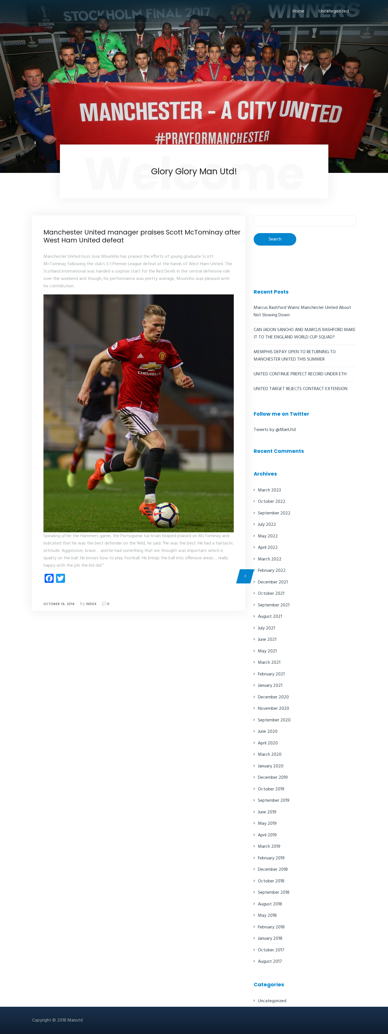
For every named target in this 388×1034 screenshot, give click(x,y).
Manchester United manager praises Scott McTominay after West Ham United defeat (142, 236)
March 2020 (269, 754)
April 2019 (267, 835)
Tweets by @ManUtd (275, 430)
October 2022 (271, 501)
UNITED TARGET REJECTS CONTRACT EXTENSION (300, 389)
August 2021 (270, 616)
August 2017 (270, 961)
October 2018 (271, 881)
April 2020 (268, 743)
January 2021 (270, 685)
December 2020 (273, 697)
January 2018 (270, 938)
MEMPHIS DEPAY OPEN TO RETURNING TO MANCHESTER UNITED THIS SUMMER (295, 355)
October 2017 (271, 950)
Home (298, 11)
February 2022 (272, 570)
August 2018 (270, 904)
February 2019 (271, 858)
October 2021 (271, 593)
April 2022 (268, 547)
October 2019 (271, 789)
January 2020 (270, 766)
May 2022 (268, 536)
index (91, 604)
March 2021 (269, 662)
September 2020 (274, 720)
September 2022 (274, 513)
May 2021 (267, 651)
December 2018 (273, 869)
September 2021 (273, 605)
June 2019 (267, 812)
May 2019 (267, 823)
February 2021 (271, 674)
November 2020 (273, 708)
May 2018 (267, 915)
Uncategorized (334, 11)
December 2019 (273, 777)
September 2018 (273, 892)
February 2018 (271, 927)
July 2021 (266, 628)
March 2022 (269, 559)
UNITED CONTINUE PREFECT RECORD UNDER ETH (300, 374)
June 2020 (268, 731)
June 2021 (267, 639)
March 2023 (269, 490)
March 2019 (269, 846)
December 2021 (273, 582)
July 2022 (267, 524)
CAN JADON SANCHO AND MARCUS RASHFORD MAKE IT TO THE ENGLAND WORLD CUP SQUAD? (305, 333)
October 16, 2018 (59, 604)
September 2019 (273, 800)
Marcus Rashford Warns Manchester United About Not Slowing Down (302, 311)
